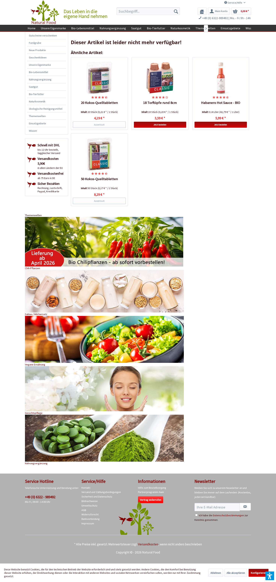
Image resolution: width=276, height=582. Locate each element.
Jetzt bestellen (160, 124)
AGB (83, 510)
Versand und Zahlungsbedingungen (101, 492)
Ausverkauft (99, 124)
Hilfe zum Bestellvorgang (152, 487)
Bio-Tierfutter (36, 94)
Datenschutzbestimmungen (228, 515)
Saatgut (33, 86)
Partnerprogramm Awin (151, 492)
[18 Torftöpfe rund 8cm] (160, 78)
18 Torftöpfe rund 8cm (160, 102)
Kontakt (85, 487)
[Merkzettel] (202, 11)
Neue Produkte (37, 50)
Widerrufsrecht (90, 514)
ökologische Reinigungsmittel (45, 108)
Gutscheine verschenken (43, 35)
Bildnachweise (89, 501)
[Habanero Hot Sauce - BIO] (220, 78)
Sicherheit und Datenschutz (96, 496)
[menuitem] (148, 11)
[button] (269, 575)
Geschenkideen (38, 57)
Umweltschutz (89, 505)
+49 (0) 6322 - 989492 (40, 497)
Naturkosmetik (37, 101)
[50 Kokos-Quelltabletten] (99, 154)
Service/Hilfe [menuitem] (235, 2)
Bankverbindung (90, 519)
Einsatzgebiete (37, 123)
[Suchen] (176, 11)
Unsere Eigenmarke (40, 64)
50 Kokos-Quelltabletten (99, 179)
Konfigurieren (258, 572)
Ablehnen (215, 572)
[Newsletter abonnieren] (245, 506)
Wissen (33, 130)
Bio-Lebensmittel (38, 72)
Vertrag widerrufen (150, 499)
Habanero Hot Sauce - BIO (220, 102)
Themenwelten (37, 116)
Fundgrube (35, 43)
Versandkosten (148, 544)
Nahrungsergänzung (40, 79)
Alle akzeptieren (236, 572)
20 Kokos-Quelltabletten (99, 102)
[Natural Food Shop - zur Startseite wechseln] (45, 12)
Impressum (87, 523)
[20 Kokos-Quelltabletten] (99, 78)
